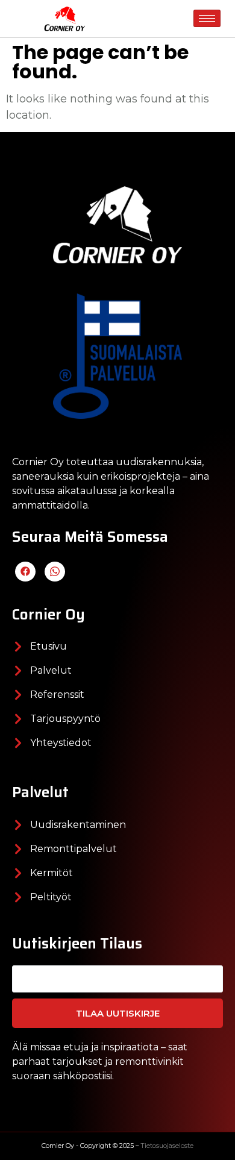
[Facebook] (25, 572)
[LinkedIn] (55, 572)
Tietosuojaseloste (166, 1146)
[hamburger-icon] (207, 18)
